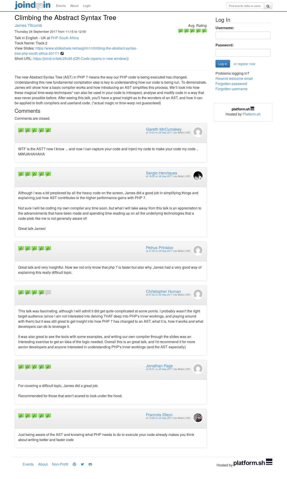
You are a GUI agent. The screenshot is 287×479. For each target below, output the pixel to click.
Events (61, 5)
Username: (224, 27)
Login (87, 5)
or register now (244, 63)
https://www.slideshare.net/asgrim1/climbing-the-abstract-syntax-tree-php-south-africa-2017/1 (76, 51)
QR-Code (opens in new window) (100, 58)
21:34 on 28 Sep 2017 (160, 251)
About (74, 5)
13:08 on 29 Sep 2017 (160, 418)
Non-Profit (60, 464)
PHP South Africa (65, 37)
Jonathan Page (159, 365)
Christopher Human (163, 291)
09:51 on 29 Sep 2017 (160, 369)
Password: (224, 45)
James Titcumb (28, 25)
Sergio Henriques (161, 173)
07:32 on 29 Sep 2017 (160, 294)
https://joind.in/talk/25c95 (52, 58)
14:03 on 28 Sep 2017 (160, 132)
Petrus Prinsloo (159, 247)
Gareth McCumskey (164, 129)
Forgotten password (231, 83)
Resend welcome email (234, 78)
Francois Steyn (159, 414)
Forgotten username (231, 88)
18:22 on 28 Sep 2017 (160, 176)
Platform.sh (252, 114)
